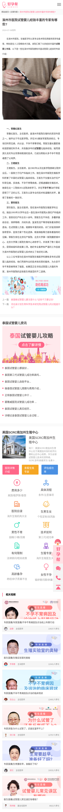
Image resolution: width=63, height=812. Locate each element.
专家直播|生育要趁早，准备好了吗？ (21, 764)
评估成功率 (49, 470)
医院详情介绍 (10, 470)
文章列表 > (14, 12)
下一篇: (5, 304)
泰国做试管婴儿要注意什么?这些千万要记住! (32, 299)
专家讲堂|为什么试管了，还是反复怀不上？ (24, 728)
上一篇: (5, 299)
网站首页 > (6, 12)
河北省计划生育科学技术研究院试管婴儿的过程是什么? (35, 305)
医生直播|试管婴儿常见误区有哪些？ (21, 799)
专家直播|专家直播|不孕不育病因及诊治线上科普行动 (29, 622)
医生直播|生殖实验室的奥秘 (17, 658)
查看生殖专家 (29, 470)
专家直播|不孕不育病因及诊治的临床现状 (23, 693)
